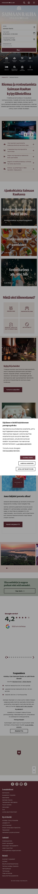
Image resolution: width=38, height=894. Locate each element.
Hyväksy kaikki (28, 457)
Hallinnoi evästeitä (26, 463)
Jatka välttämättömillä (25, 469)
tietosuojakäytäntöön (11, 451)
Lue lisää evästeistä (23, 444)
